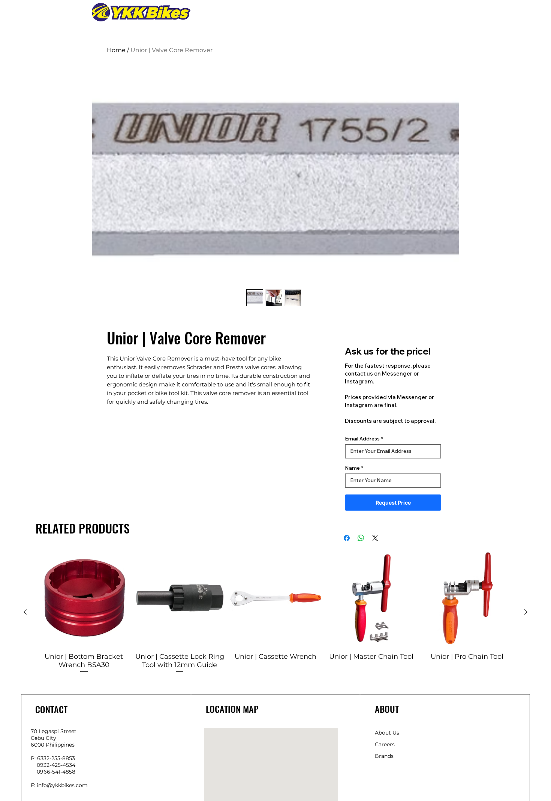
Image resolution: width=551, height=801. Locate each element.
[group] (275, 611)
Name (352, 467)
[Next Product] (525, 611)
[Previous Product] (25, 611)
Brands (384, 756)
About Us (387, 732)
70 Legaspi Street (53, 731)
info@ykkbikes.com (62, 785)
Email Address (362, 438)
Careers (385, 744)
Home (116, 50)
